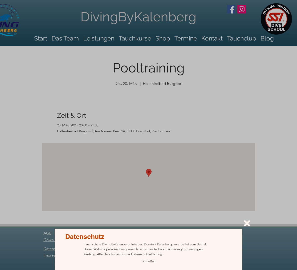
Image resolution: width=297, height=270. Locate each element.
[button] (247, 223)
